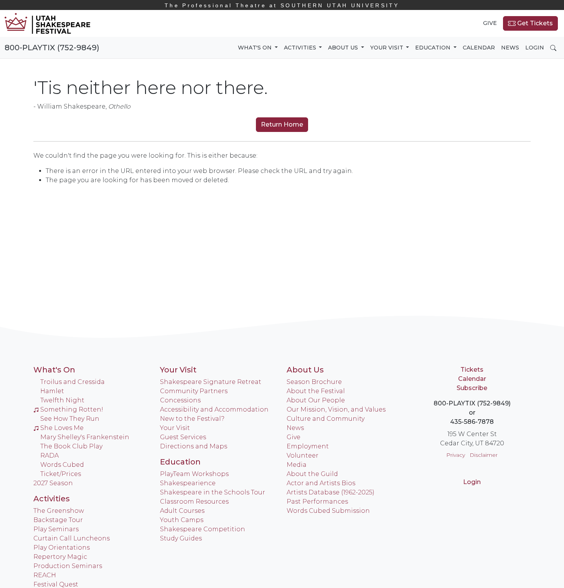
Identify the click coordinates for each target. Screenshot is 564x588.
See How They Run (69, 418)
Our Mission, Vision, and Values (336, 409)
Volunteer (302, 455)
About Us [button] (344, 47)
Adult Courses (182, 510)
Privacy (455, 454)
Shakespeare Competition (202, 529)
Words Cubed (62, 464)
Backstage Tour (58, 520)
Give (490, 23)
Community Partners (194, 391)
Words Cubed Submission (328, 510)
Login (534, 47)
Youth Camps (181, 520)
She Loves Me (62, 428)
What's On (54, 369)
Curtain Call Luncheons (71, 538)
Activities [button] (301, 47)
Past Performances (317, 501)
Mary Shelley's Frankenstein (84, 437)
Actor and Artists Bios (321, 483)
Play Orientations (61, 547)
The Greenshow (58, 510)
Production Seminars (67, 566)
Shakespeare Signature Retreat (210, 381)
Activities (51, 498)
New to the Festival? (192, 418)
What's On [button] (255, 47)
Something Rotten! (71, 409)
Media (297, 464)
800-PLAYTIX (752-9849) (52, 47)
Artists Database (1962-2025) (330, 492)
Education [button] (433, 47)
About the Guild (312, 474)
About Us (305, 369)
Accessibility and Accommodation (214, 409)
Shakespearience (188, 483)
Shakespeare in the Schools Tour (212, 492)
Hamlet (52, 391)
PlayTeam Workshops (194, 474)
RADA (49, 455)
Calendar (479, 47)
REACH (44, 575)
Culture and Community (325, 418)
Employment (308, 446)
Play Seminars (56, 529)
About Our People (316, 400)
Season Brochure (314, 381)
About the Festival (316, 391)
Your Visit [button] (387, 47)
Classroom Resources (194, 501)
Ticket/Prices (60, 474)
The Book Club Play (71, 446)
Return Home (282, 124)
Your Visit (178, 369)
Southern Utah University (282, 5)
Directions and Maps (193, 446)
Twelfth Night (62, 400)
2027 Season (53, 483)
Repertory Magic (60, 556)
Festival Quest (55, 584)
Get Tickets (534, 23)
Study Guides (181, 538)
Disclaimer (484, 454)
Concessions (180, 400)
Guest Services (183, 437)
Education (180, 461)
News (510, 47)
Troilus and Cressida (72, 381)
